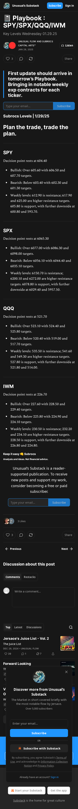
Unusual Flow (27, 41)
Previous (15, 549)
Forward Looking (17, 664)
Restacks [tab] (29, 577)
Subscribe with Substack (41, 748)
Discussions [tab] (33, 627)
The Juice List (12, 644)
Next (64, 549)
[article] (39, 646)
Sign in (69, 5)
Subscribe (55, 5)
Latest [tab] (18, 627)
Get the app (59, 790)
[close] (66, 672)
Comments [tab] (13, 577)
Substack (19, 800)
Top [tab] (8, 627)
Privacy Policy (46, 765)
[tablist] (20, 577)
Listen (69, 45)
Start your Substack (28, 790)
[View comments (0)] (21, 59)
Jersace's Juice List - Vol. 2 (26, 639)
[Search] (71, 627)
